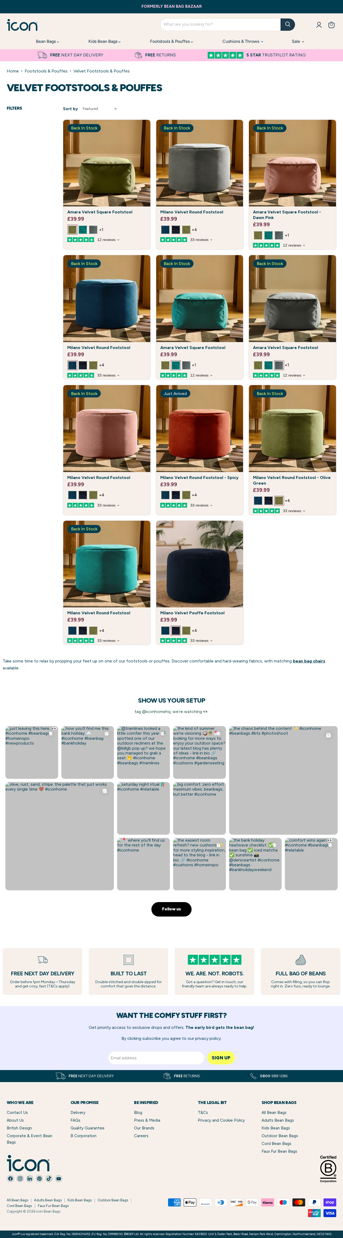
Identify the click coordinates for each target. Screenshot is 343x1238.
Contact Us (17, 1112)
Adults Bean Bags (278, 1120)
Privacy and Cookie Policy (221, 1120)
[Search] (288, 24)
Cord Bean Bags (276, 1143)
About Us (15, 1120)
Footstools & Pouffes (170, 41)
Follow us (171, 909)
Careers (141, 1135)
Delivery (77, 1112)
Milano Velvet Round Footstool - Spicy (199, 477)
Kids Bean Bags (103, 41)
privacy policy (208, 1038)
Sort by (70, 109)
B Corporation (83, 1135)
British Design (19, 1128)
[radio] (72, 230)
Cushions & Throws (241, 41)
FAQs (75, 1120)
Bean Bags (46, 41)
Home (13, 71)
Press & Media (147, 1120)
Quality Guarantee (87, 1128)
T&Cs (203, 1112)
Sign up (221, 1057)
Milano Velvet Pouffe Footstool (192, 612)
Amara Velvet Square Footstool (99, 211)
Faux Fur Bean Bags (279, 1151)
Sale (296, 41)
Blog (138, 1112)
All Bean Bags (274, 1112)
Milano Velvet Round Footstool (191, 211)
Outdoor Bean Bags (280, 1135)
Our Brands (144, 1128)
